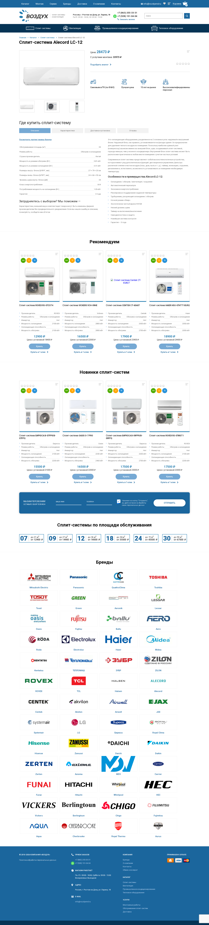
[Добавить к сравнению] (56, 254)
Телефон (90, 502)
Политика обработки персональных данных (37, 860)
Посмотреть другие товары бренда (35, 139)
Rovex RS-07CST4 (44, 305)
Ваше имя (60, 502)
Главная (22, 38)
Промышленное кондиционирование (139, 889)
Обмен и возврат (130, 870)
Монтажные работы (131, 905)
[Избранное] (164, 3)
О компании (99, 4)
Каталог (25, 4)
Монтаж (40, 4)
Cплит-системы (47, 38)
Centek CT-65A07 (131, 305)
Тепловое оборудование (133, 892)
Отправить (169, 503)
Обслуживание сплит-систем (135, 908)
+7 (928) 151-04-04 (127, 16)
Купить (39, 346)
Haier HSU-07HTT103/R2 (177, 305)
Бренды (67, 4)
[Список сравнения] (169, 3)
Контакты (116, 4)
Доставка (82, 4)
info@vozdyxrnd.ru (83, 902)
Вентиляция (128, 886)
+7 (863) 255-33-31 (127, 13)
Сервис (53, 4)
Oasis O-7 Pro (86, 435)
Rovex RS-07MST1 (174, 435)
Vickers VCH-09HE (88, 305)
